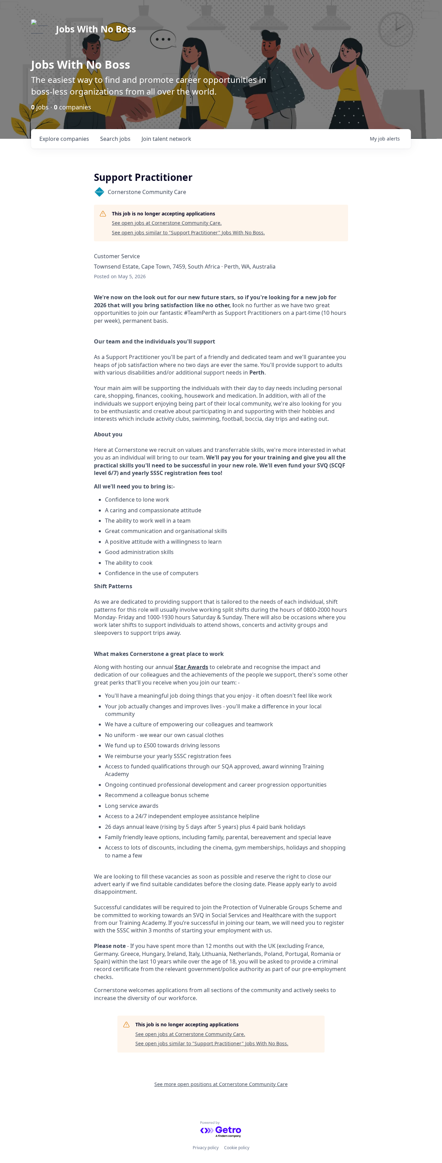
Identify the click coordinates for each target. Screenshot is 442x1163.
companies (64, 139)
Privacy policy (206, 1148)
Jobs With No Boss (96, 29)
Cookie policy (236, 1148)
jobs (115, 139)
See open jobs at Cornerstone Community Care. (167, 223)
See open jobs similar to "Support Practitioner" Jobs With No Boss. (188, 232)
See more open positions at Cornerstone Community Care (221, 1084)
